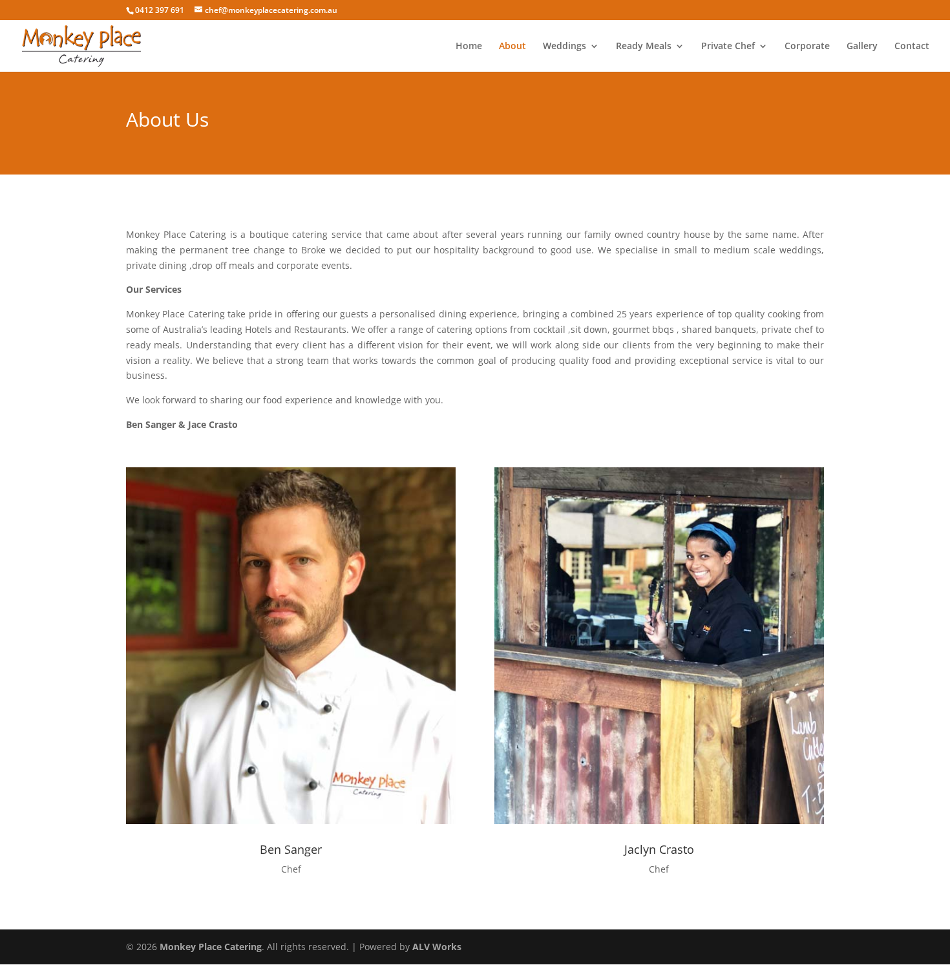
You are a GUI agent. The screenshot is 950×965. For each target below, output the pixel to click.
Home (469, 46)
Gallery (862, 46)
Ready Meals (643, 46)
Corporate (807, 46)
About (512, 46)
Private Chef (728, 46)
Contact (911, 46)
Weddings (564, 46)
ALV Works (436, 946)
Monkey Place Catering (211, 946)
